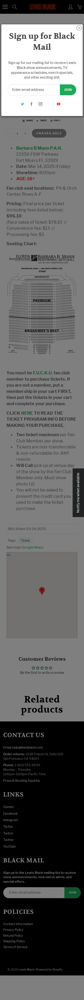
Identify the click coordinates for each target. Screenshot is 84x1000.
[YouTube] (58, 104)
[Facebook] (31, 104)
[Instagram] (40, 104)
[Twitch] (49, 104)
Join (68, 89)
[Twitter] (22, 104)
